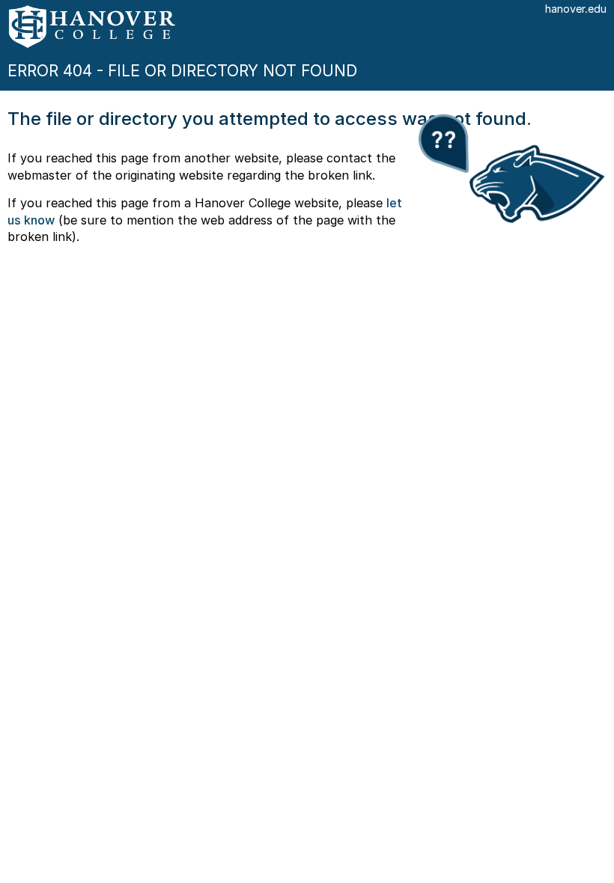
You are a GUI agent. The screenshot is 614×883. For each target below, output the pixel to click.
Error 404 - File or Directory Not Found (182, 70)
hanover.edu (576, 9)
